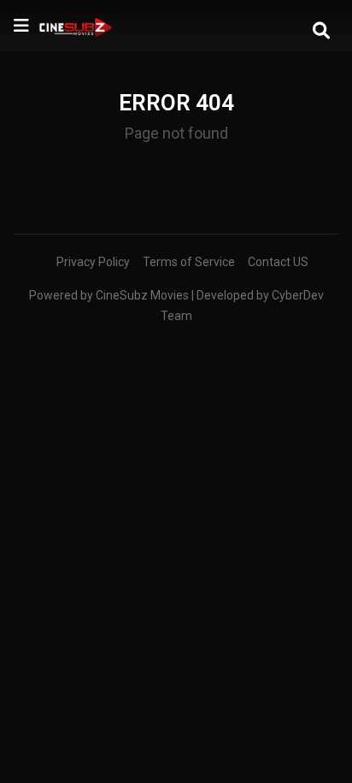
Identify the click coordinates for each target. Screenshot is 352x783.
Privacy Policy (93, 262)
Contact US (278, 262)
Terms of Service (189, 262)
